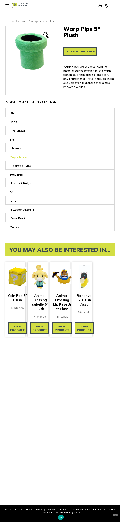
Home (9, 21)
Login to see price (80, 51)
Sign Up (106, 5)
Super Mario (18, 157)
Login (99, 5)
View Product (17, 328)
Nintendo (22, 21)
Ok (60, 517)
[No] (115, 515)
